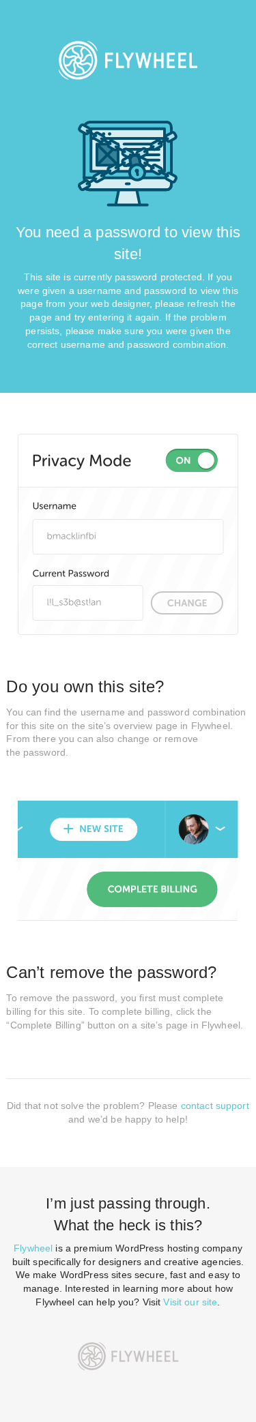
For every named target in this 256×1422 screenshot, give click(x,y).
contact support (215, 1105)
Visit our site (190, 1302)
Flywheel (33, 1248)
